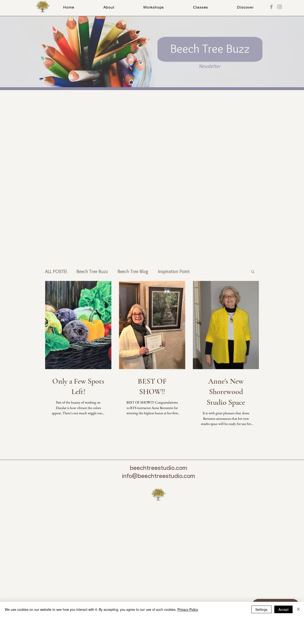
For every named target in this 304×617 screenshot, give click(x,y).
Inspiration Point (174, 271)
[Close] (298, 609)
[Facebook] (271, 7)
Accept (283, 609)
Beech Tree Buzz (92, 271)
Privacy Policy (187, 609)
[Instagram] (280, 7)
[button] (200, 7)
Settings (261, 609)
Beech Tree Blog (133, 271)
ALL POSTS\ (56, 271)
